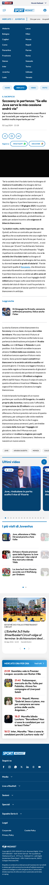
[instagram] (9, 767)
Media (5, 776)
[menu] (4, 10)
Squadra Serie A (10, 813)
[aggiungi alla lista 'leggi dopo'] (12, 136)
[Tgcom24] (7, 3)
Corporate (6, 830)
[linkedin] (27, 767)
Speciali (6, 804)
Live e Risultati (9, 786)
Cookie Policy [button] (30, 830)
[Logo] (24, 10)
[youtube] (39, 767)
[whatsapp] (15, 767)
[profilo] (45, 10)
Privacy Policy (8, 835)
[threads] (33, 767)
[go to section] (44, 462)
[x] (21, 767)
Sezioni (5, 795)
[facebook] (3, 767)
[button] (24, 10)
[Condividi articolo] (5, 136)
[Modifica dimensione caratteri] (18, 136)
